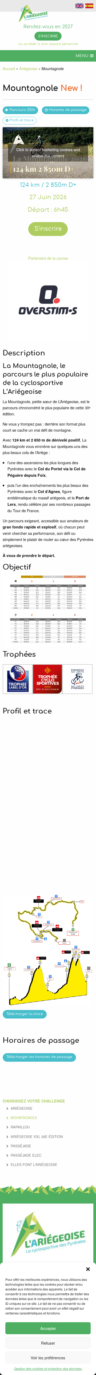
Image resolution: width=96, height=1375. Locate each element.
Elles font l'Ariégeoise (34, 1164)
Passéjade (21, 1145)
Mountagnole (24, 1117)
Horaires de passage (67, 110)
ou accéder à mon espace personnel (48, 44)
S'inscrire (48, 36)
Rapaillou (20, 1126)
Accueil (9, 68)
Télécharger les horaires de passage (39, 1057)
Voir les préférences (48, 1357)
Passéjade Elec (26, 1155)
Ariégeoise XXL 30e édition (37, 1136)
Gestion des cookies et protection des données (48, 1368)
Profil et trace (22, 120)
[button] (88, 1269)
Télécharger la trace (24, 1014)
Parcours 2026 (22, 110)
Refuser (48, 1343)
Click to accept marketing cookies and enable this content (48, 152)
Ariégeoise (28, 68)
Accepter (48, 1328)
